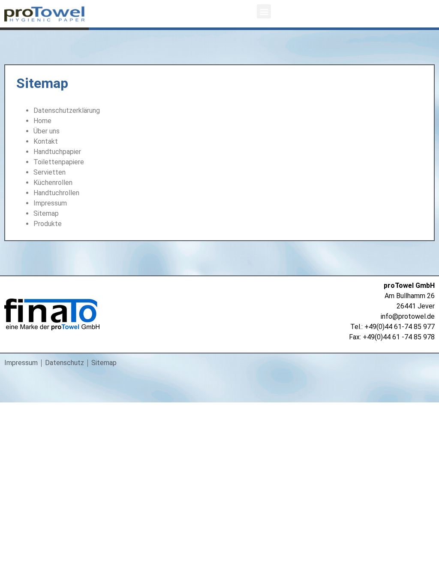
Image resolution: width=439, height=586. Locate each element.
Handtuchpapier (57, 152)
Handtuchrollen (56, 193)
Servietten (49, 172)
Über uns (46, 131)
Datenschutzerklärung (66, 110)
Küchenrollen (52, 182)
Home (42, 121)
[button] (264, 11)
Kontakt (45, 141)
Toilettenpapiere (58, 162)
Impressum (50, 203)
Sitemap (46, 213)
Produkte (47, 224)
